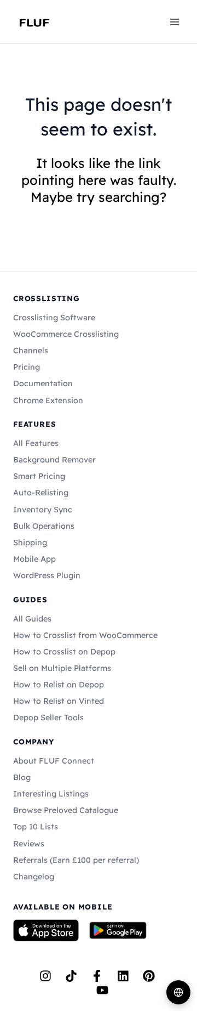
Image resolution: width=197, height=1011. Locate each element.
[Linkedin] (123, 976)
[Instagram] (45, 976)
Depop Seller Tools (48, 717)
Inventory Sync (42, 510)
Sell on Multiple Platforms (62, 668)
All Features (36, 443)
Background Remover (54, 460)
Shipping (30, 542)
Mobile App (34, 559)
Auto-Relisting (40, 493)
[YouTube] (102, 990)
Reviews (28, 844)
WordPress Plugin (46, 575)
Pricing (26, 367)
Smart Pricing (39, 476)
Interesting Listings (51, 794)
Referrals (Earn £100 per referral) (76, 860)
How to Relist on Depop (58, 685)
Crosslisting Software (54, 318)
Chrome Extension (48, 400)
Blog (22, 777)
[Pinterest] (149, 976)
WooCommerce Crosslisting (66, 334)
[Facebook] (97, 976)
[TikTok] (71, 976)
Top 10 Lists (35, 827)
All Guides (32, 619)
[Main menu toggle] (174, 21)
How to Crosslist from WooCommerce (85, 635)
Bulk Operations (43, 526)
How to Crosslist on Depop (64, 652)
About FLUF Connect (53, 761)
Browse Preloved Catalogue (65, 810)
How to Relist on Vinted (58, 701)
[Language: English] (178, 992)
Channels (30, 350)
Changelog (33, 877)
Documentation (43, 383)
